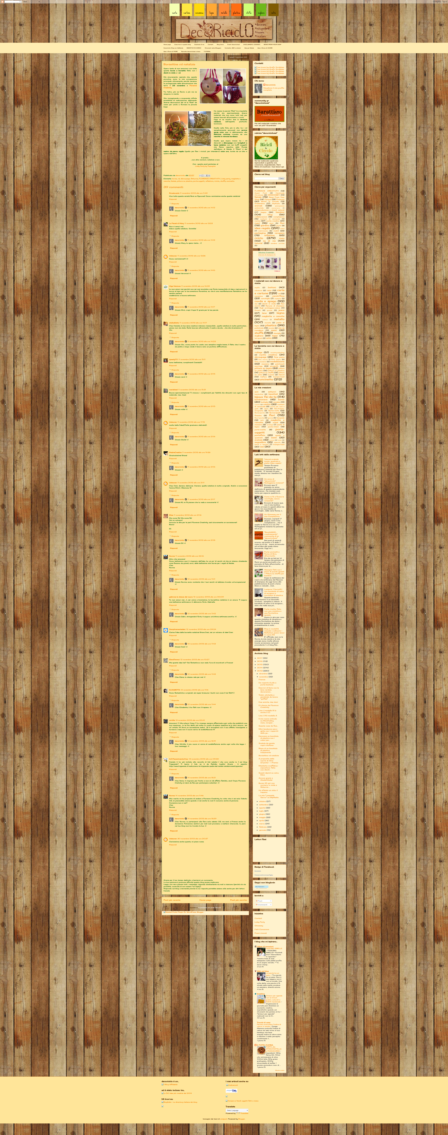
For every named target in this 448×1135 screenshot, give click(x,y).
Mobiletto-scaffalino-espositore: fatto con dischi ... (268, 768)
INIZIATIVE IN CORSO (194, 48)
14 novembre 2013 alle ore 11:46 (189, 795)
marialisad (173, 390)
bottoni (272, 287)
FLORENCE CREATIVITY (209, 179)
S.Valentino (260, 203)
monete (268, 323)
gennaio (263, 830)
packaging (260, 233)
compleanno (278, 217)
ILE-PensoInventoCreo (178, 759)
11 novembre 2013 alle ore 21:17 (201, 499)
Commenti (262, 905)
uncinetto (230, 181)
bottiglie (264, 402)
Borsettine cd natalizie (269, 755)
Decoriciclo (258, 871)
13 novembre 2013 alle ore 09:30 (204, 759)
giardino (265, 225)
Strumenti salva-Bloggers (213, 48)
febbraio (263, 827)
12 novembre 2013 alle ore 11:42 (202, 613)
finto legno (276, 359)
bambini (280, 212)
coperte (278, 298)
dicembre (263, 674)
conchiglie (265, 298)
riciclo (216, 181)
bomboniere (261, 399)
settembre (264, 805)
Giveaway (259, 926)
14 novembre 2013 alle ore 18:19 (202, 741)
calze (269, 290)
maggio (262, 817)
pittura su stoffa (266, 373)
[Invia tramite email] (200, 175)
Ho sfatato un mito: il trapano (268, 791)
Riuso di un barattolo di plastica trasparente (268, 750)
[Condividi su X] (205, 175)
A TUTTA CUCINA (265, 1045)
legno (280, 312)
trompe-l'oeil (278, 377)
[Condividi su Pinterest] (209, 175)
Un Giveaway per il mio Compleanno (272, 515)
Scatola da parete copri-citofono (267, 744)
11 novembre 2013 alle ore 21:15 (201, 374)
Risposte (175, 204)
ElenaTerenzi (174, 659)
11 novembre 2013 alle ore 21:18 (201, 540)
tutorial (258, 243)
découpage (185, 179)
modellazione (277, 361)
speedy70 (173, 359)
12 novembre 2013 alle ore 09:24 (201, 629)
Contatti (210, 44)
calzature (258, 290)
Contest (258, 918)
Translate (244, 1113)
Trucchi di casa (263, 1022)
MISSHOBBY (274, 195)
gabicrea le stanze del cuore (181, 597)
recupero (279, 233)
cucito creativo (273, 221)
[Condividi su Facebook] (207, 175)
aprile (262, 820)
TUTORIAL (207, 51)
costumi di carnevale (270, 219)
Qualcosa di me (199, 44)
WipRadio (276, 203)
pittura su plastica (184, 181)
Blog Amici (220, 44)
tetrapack (258, 338)
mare (282, 228)
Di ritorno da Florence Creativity (268, 706)
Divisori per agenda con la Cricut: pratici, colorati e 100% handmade (274, 999)
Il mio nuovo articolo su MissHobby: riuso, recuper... (268, 721)
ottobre (262, 801)
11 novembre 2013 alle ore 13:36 (191, 256)
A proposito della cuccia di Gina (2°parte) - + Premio (268, 761)
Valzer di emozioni (265, 946)
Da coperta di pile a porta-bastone (267, 684)
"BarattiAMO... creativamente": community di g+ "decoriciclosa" (271, 535)
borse (174, 179)
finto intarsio (263, 359)
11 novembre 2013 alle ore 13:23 (199, 223)
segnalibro (260, 442)
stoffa (223, 181)
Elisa (171, 515)
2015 (260, 664)
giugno (262, 814)
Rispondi (173, 199)
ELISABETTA (174, 690)
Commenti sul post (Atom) (209, 908)
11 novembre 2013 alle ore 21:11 (190, 483)
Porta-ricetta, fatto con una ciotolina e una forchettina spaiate (272, 612)
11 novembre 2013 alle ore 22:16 (189, 556)
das (256, 304)
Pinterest (280, 199)
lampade (280, 418)
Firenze (262, 680)
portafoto (260, 435)
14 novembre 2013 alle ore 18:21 (202, 778)
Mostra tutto (279, 1070)
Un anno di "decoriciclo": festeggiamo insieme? (274, 481)
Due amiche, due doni (268, 702)
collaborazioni (261, 217)
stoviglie (277, 333)
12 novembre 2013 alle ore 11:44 (202, 704)
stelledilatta (174, 323)
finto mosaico (260, 362)
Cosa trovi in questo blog (182, 44)
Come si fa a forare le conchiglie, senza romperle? (274, 499)
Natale (173, 181)
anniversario (276, 208)
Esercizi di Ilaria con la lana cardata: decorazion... (269, 690)
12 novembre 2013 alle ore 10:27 (194, 659)
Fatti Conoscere (262, 929)
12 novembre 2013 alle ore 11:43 (202, 644)
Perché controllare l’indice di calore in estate (269, 1025)
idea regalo (262, 228)
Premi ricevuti (261, 933)
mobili (276, 231)
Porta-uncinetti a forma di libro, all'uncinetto (271, 554)
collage (258, 352)
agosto (262, 808)
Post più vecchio (238, 900)
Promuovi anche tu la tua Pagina (264, 875)
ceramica (259, 296)
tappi (275, 336)
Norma (172, 556)
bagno (263, 212)
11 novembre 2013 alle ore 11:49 (194, 193)
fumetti (258, 310)
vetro (269, 338)
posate (271, 328)
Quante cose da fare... (268, 726)
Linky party (225, 179)
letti (262, 420)
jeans (281, 310)
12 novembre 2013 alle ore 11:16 (194, 690)
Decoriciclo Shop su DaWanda (173, 48)
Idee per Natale (249, 48)
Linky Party (260, 922)
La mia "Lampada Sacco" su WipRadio (269, 796)
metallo (279, 319)
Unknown (173, 256)
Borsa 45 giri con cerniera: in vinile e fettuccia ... (268, 785)
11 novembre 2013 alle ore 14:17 (201, 307)
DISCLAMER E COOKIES (251, 44)
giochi (278, 225)
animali (258, 206)
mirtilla (172, 720)
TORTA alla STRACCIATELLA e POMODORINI (273, 1049)
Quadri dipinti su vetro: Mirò (269, 774)
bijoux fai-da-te (266, 396)
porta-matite (260, 430)
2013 (260, 671)
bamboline (259, 394)
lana (264, 313)
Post (259, 901)
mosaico (265, 364)
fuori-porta (259, 418)
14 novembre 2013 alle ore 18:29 (202, 818)
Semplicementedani (177, 629)
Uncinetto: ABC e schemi (233, 48)
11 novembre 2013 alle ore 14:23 (202, 341)
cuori (257, 223)
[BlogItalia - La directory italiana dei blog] (179, 1102)
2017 (260, 658)
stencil (281, 375)
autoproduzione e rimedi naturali (269, 210)
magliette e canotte (273, 316)
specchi (277, 442)
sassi (274, 330)
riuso (281, 238)
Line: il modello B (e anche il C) (267, 711)
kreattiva (261, 994)
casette (257, 404)
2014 (260, 668)
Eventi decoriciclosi (233, 44)
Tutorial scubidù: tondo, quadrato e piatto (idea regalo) (272, 461)
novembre (264, 677)
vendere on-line (277, 243)
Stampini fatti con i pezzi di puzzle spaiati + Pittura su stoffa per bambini (274, 573)
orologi (270, 425)
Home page (167, 44)
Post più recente (172, 900)
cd (179, 179)
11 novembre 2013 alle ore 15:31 (192, 390)
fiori (282, 223)
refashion (209, 181)
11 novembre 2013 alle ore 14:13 (201, 240)
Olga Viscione (175, 286)
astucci (272, 392)
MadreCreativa (175, 452)
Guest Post (261, 193)
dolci (271, 223)
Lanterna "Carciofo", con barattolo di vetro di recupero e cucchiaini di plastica (274, 592)
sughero (259, 336)
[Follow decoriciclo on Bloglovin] (261, 888)
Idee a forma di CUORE (265, 48)
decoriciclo (179, 208)
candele (276, 402)
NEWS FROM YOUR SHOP (272, 44)
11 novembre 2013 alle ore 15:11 (191, 359)
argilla (257, 287)
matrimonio (263, 231)
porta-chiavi (273, 427)
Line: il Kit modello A (268, 716)
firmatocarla (174, 193)
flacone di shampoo (275, 306)
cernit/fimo (278, 296)
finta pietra (279, 357)
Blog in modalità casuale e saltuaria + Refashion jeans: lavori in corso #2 (274, 632)
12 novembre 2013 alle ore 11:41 (201, 579)
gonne (269, 310)
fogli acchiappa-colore (269, 308)
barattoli (273, 394)
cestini (267, 404)
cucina (257, 221)
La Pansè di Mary (176, 223)
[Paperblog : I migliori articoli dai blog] (231, 1092)
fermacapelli (274, 413)
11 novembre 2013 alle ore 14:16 (201, 270)
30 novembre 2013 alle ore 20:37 (192, 839)
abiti (256, 392)
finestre (258, 415)
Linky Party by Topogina (205, 166)
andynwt (223, 1119)
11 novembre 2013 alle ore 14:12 (201, 208)
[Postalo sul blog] (202, 175)
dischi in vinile (269, 304)
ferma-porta (260, 413)
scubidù (271, 375)
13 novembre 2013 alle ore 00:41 (190, 720)
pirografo (274, 366)
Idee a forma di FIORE (171, 51)
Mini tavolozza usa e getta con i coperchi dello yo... (268, 731)
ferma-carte (273, 411)
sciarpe (271, 440)
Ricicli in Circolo (270, 201)
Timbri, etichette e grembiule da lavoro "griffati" (268, 697)
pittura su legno (263, 368)
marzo (262, 824)
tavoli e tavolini (262, 444)
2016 (260, 661)
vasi (262, 447)
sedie (280, 440)
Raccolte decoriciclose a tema (190, 51)
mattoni (265, 319)
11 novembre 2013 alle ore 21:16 (201, 436)
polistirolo (259, 328)
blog (270, 214)
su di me (269, 241)
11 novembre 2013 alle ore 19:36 (196, 452)
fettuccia (194, 179)
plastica (270, 325)
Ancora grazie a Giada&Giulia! (266, 779)
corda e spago (265, 301)
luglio (261, 811)
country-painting (277, 352)
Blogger (241, 1119)
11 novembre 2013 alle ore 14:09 (195, 286)
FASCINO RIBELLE (274, 948)
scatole (259, 440)
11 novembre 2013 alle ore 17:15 (191, 422)
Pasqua (267, 199)
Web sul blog (263, 971)
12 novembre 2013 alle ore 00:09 (208, 597)
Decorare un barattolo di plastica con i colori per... (268, 738)
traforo (263, 377)
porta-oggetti (199, 181)
